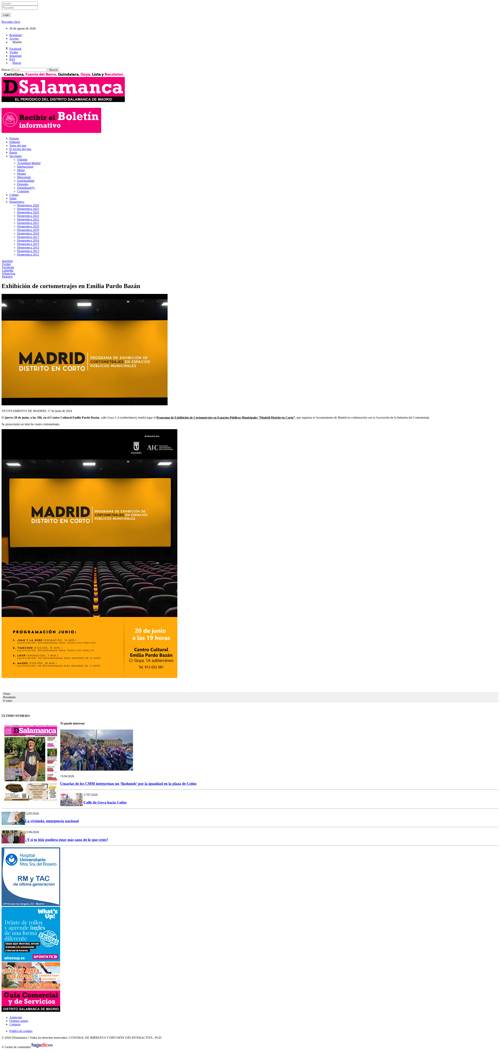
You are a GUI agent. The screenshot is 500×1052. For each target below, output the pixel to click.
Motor (21, 170)
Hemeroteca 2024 (28, 212)
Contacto (15, 1024)
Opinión (22, 159)
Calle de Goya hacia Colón (105, 802)
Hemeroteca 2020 (28, 226)
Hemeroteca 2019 (28, 230)
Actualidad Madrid (28, 163)
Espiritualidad (25, 180)
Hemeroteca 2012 (28, 254)
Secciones (15, 156)
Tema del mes (17, 145)
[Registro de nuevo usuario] (51, 131)
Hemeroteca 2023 (28, 216)
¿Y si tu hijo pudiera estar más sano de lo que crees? (66, 840)
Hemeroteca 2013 (28, 251)
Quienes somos (18, 1020)
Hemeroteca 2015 (28, 244)
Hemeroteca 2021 (28, 223)
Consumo (23, 191)
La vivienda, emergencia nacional (52, 821)
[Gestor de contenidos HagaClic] (42, 1047)
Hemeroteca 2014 (28, 247)
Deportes (22, 184)
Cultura (14, 194)
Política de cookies (20, 1031)
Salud (12, 198)
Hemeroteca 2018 (28, 233)
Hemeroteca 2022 (28, 219)
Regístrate (15, 35)
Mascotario (24, 177)
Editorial (14, 142)
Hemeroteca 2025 (28, 208)
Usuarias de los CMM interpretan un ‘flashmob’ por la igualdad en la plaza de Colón (128, 784)
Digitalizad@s (26, 187)
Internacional (25, 166)
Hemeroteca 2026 (28, 205)
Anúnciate (15, 1017)
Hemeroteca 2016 (28, 240)
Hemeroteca (16, 201)
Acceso (14, 38)
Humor (21, 173)
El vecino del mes (20, 149)
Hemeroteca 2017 (28, 237)
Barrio (13, 152)
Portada (14, 138)
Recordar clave (11, 21)
